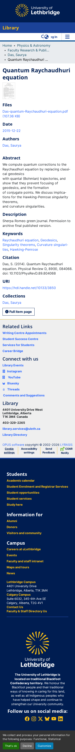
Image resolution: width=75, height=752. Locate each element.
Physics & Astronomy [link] (33, 45)
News (11, 573)
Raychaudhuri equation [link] (20, 240)
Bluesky (13, 383)
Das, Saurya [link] (17, 55)
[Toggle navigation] (67, 36)
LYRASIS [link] (66, 444)
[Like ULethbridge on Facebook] (27, 718)
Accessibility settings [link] (29, 450)
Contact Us (15, 607)
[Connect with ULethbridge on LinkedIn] (60, 718)
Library (10, 28)
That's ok (11, 745)
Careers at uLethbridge (24, 549)
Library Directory (14, 434)
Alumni (12, 521)
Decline (27, 745)
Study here (15, 504)
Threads (13, 389)
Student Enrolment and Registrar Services (37, 486)
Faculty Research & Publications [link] (28, 50)
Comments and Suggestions (24, 395)
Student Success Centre (20, 339)
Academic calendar (21, 480)
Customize (44, 745)
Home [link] (7, 45)
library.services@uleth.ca (21, 428)
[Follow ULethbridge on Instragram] (33, 718)
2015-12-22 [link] (11, 131)
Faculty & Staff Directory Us (27, 611)
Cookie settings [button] (9, 450)
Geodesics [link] (48, 240)
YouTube (14, 377)
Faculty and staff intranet (25, 561)
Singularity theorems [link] (18, 245)
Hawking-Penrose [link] (24, 249)
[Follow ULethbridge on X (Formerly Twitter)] (40, 718)
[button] (43, 36)
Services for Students (18, 345)
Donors (12, 527)
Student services (19, 498)
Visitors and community (24, 533)
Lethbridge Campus (21, 582)
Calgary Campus (19, 594)
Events (12, 555)
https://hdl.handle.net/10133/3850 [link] (29, 288)
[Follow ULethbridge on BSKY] (47, 718)
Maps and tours (18, 567)
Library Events (13, 365)
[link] (37, 113)
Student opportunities (23, 492)
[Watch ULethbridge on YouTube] (53, 718)
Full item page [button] (20, 312)
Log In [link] (53, 37)
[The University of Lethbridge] (37, 649)
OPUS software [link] (13, 444)
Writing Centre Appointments (24, 333)
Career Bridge (12, 351)
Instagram (14, 371)
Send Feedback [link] (48, 450)
